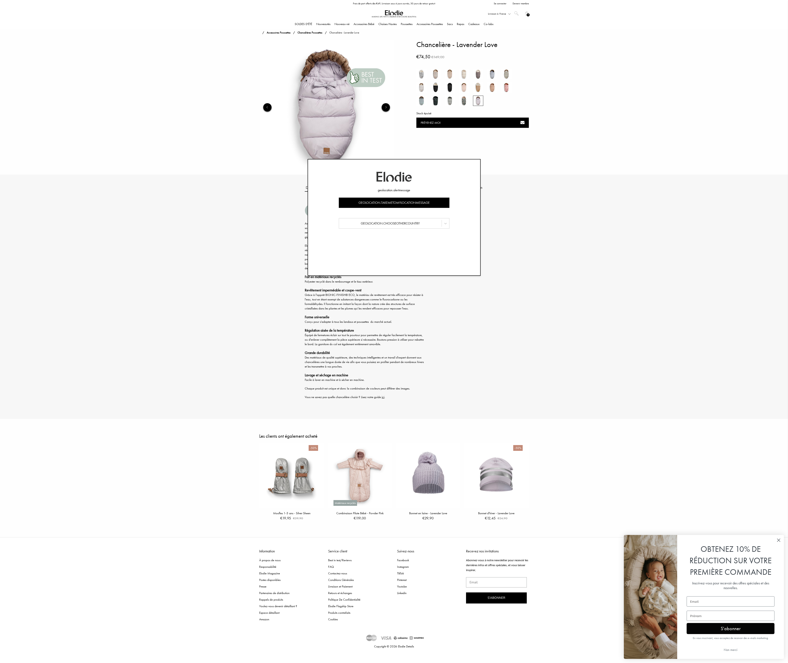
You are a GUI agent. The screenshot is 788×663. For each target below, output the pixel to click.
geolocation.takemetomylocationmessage (394, 202)
